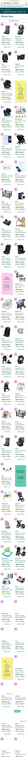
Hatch (3, 146)
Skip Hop (17, 393)
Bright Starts (18, 283)
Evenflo (3, 91)
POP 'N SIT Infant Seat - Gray (20, 286)
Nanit (16, 201)
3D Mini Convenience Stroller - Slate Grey (20, 753)
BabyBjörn (4, 531)
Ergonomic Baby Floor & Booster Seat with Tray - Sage (7, 726)
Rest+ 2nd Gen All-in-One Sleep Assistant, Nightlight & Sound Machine (20, 176)
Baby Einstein (18, 119)
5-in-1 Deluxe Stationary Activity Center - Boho (20, 231)
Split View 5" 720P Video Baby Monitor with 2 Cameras (7, 479)
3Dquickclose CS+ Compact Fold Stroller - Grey (20, 506)
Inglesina (17, 64)
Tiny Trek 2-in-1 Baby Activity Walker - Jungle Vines (7, 561)
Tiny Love (17, 229)
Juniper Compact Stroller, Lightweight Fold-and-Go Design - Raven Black (20, 616)
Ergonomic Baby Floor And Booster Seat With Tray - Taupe (6, 424)
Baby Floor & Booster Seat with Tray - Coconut (7, 176)
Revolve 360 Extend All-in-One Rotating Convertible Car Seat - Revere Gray (7, 94)
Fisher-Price (5, 503)
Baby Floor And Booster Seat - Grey (7, 588)
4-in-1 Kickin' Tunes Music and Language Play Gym (20, 121)
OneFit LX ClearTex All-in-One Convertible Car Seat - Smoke (20, 451)
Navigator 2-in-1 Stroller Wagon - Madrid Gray (19, 314)
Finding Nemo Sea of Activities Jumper (7, 616)
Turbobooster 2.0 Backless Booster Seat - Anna (19, 588)
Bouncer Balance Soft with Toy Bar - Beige (7, 533)
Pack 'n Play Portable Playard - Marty (6, 204)
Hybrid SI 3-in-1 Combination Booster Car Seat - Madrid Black (20, 39)
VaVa (3, 476)
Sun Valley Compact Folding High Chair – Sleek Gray (20, 698)
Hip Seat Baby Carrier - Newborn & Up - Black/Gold (7, 643)
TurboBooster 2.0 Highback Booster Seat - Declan (6, 39)
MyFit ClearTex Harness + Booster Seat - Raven (6, 259)
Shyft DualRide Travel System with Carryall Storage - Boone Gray (7, 369)
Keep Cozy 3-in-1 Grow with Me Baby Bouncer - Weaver (7, 314)
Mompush (17, 146)
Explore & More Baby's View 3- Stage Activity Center (20, 396)
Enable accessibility (14, 0)
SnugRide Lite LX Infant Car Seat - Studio (19, 369)
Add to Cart (7, 47)
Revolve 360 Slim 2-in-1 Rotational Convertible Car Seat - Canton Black (7, 121)
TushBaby (4, 641)
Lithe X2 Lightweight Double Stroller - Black (20, 149)
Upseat (3, 174)
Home (2, 9)
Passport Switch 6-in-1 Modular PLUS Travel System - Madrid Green (20, 561)
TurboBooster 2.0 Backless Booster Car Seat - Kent (6, 231)
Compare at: (6, 44)
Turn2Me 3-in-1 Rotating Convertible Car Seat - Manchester (7, 66)
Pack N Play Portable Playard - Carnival (20, 424)
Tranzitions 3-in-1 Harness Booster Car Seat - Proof (7, 341)
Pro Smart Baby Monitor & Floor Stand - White (19, 204)
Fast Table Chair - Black (20, 66)
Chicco (3, 256)
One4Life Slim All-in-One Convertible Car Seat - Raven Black (20, 259)
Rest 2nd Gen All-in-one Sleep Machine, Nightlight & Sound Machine (7, 149)
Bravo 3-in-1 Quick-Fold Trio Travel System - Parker (20, 533)
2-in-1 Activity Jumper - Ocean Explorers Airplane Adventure (20, 671)
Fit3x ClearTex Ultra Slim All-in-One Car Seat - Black (7, 698)
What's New (8, 9)
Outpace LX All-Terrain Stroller (6, 396)
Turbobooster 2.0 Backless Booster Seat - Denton (19, 726)
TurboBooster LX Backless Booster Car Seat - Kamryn (20, 643)
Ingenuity (4, 311)
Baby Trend (18, 36)
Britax (16, 256)
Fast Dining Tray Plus (6, 753)
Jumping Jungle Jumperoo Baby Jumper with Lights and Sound (7, 506)
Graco (3, 36)
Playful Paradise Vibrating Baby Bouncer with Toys (20, 341)
